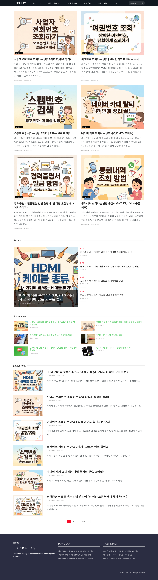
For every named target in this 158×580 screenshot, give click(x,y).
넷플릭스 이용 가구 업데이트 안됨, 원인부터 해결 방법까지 (119, 322)
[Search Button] (142, 3)
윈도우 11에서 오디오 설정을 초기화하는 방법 (101, 280)
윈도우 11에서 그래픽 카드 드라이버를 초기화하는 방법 (106, 252)
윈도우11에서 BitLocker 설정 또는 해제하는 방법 (75, 551)
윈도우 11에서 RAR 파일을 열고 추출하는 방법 (102, 294)
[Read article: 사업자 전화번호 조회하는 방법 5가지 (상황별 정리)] (45, 33)
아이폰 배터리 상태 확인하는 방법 (109, 335)
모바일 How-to (71, 3)
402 (83, 521)
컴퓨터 (20, 290)
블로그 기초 (36, 3)
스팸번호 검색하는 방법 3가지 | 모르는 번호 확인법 (42, 133)
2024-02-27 (84, 255)
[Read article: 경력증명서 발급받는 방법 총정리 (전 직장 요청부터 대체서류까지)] (45, 177)
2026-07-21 (31, 303)
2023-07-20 (100, 351)
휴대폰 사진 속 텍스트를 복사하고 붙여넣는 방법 (120, 551)
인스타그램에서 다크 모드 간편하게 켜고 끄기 (114, 347)
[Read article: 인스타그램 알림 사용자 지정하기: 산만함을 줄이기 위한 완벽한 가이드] (21, 351)
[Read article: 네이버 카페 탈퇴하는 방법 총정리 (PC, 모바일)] (112, 107)
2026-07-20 (28, 80)
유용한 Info (102, 3)
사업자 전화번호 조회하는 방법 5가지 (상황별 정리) (42, 59)
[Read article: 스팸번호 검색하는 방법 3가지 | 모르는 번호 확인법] (45, 107)
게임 (115, 3)
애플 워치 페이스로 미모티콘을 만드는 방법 (119, 558)
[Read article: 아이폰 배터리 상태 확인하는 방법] (88, 339)
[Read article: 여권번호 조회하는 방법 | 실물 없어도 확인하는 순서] (112, 33)
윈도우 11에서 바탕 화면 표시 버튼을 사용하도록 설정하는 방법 (109, 266)
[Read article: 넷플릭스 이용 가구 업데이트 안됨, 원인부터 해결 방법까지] (88, 326)
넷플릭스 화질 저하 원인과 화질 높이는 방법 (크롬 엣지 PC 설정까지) (52, 323)
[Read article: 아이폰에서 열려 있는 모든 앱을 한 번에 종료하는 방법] (21, 339)
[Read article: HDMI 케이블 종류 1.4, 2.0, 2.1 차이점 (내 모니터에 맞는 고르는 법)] (28, 381)
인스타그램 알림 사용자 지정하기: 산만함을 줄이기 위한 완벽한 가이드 (53, 348)
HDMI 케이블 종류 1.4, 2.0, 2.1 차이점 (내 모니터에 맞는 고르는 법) (46, 297)
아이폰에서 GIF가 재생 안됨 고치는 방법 (118, 554)
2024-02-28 (34, 338)
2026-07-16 (100, 325)
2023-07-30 (34, 353)
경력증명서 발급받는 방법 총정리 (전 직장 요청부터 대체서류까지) (87, 496)
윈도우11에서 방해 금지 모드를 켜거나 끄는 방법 (76, 558)
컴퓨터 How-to (53, 3)
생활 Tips (87, 3)
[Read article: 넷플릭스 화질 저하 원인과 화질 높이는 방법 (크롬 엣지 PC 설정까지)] (21, 326)
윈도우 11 (83, 248)
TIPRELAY (19, 3)
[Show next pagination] (88, 521)
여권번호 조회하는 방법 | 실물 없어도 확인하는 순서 (110, 59)
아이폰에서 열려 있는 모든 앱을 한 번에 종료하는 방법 (51, 335)
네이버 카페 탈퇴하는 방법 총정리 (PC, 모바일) (107, 133)
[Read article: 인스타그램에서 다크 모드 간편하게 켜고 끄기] (88, 351)
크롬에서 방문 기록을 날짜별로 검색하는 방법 (74, 554)
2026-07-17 (34, 327)
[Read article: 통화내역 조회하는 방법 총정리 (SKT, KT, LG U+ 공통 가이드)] (112, 177)
